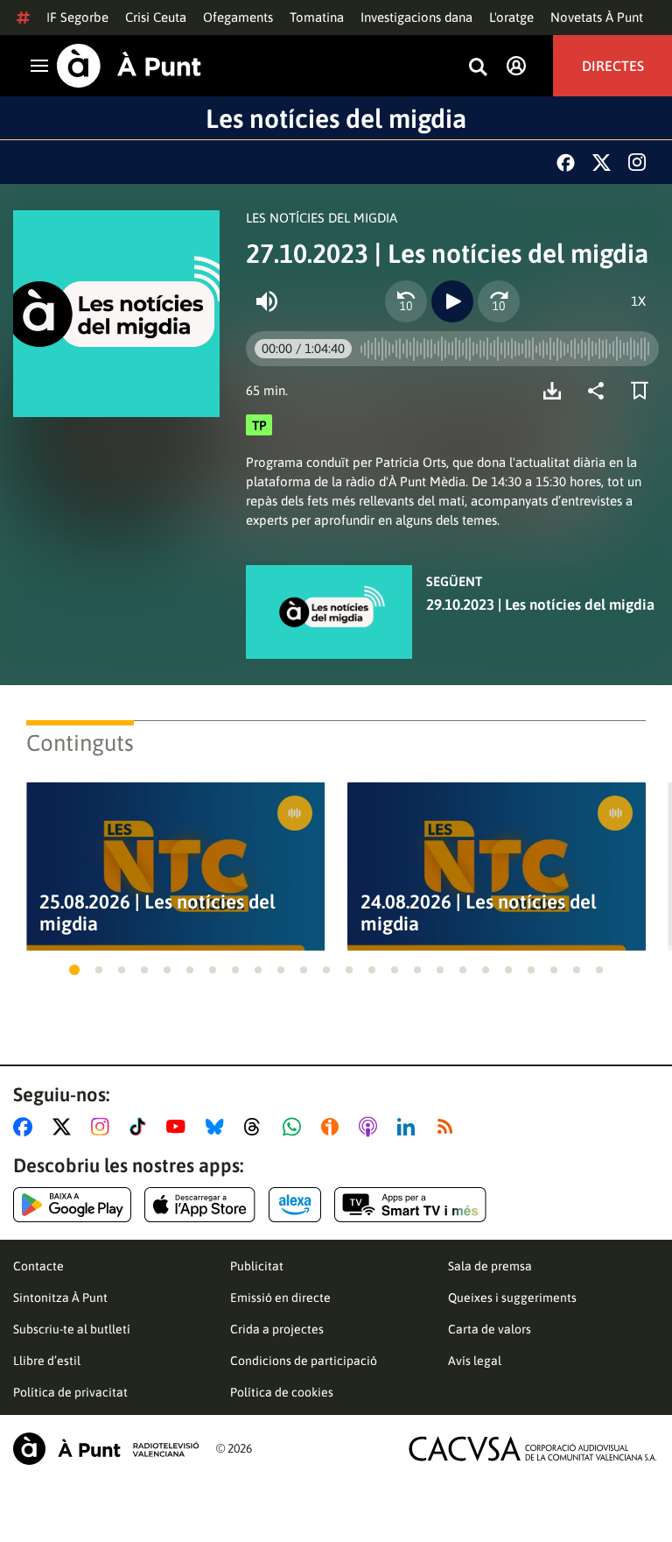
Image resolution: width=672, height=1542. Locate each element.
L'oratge (511, 17)
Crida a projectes (277, 1329)
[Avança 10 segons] (499, 301)
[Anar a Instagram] (103, 1126)
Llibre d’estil (46, 1361)
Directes (613, 66)
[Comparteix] (600, 391)
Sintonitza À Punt (60, 1298)
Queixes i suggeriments (512, 1298)
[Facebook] (565, 162)
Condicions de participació (303, 1361)
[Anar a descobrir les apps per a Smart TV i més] (410, 1204)
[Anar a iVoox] (333, 1126)
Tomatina (317, 17)
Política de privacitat (70, 1392)
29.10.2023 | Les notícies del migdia (540, 604)
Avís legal (474, 1361)
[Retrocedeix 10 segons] (406, 301)
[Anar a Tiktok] (141, 1126)
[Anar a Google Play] (72, 1204)
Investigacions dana (416, 17)
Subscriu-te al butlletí (71, 1329)
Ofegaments (238, 17)
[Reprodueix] (452, 301)
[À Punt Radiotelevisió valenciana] (106, 1448)
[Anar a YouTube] (179, 1126)
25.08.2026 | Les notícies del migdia (157, 913)
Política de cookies (281, 1392)
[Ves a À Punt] (129, 66)
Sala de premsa (490, 1266)
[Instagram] (637, 162)
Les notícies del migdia (336, 118)
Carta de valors (489, 1329)
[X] (601, 162)
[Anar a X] (65, 1126)
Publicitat (257, 1266)
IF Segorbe (77, 17)
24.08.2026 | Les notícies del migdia (478, 913)
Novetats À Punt (596, 17)
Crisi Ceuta (155, 17)
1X (638, 301)
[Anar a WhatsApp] (295, 1126)
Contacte (38, 1266)
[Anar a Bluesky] (218, 1126)
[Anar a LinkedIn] (409, 1126)
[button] (74, 970)
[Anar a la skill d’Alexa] (295, 1204)
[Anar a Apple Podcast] (371, 1126)
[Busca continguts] (477, 68)
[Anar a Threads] (257, 1126)
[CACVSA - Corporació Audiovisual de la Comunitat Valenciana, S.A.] (533, 1448)
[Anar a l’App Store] (200, 1204)
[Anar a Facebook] (26, 1126)
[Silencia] (267, 301)
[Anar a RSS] (449, 1126)
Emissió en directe (280, 1298)
